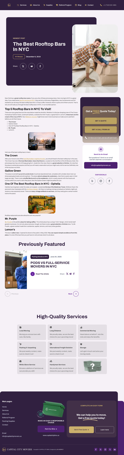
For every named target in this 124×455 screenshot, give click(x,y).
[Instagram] (32, 66)
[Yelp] (92, 181)
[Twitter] (23, 66)
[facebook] (74, 274)
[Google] (109, 181)
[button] (21, 5)
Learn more (104, 430)
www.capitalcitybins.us (51, 435)
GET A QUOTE (100, 121)
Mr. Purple (8, 222)
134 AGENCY (60, 449)
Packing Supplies (8, 421)
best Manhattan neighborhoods (34, 159)
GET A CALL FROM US (101, 129)
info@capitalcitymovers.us (100, 165)
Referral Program (8, 418)
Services (23, 5)
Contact (5, 425)
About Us (5, 414)
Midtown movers (31, 117)
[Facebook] (40, 66)
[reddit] (70, 274)
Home (4, 407)
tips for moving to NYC (27, 100)
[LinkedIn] (114, 449)
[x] (67, 274)
